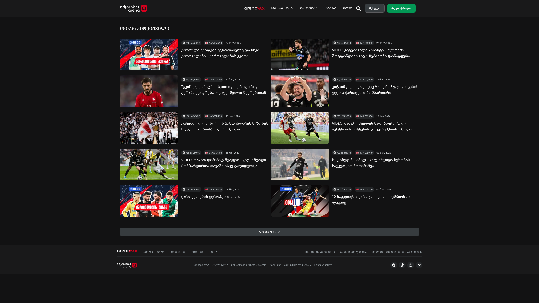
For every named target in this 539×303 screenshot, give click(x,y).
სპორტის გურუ (282, 8)
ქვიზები (330, 8)
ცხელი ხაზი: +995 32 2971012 (211, 265)
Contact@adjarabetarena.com (248, 265)
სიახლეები (307, 8)
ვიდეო (347, 8)
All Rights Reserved (321, 265)
